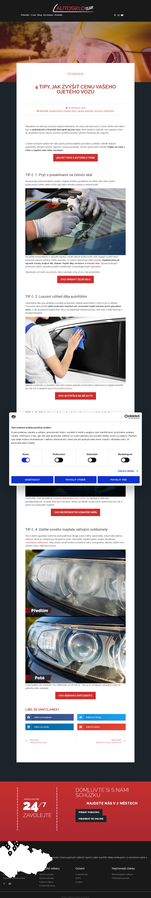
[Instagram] (119, 15)
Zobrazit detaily (126, 471)
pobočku (53, 272)
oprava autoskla (85, 111)
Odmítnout (32, 479)
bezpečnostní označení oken (62, 111)
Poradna (75, 74)
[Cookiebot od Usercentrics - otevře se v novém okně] (127, 417)
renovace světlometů (104, 111)
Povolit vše (118, 479)
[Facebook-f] (115, 15)
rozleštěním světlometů (36, 542)
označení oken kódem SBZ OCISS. (69, 498)
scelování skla (92, 263)
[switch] (59, 460)
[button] (89, 812)
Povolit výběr (76, 479)
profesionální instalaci (61, 388)
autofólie (44, 111)
